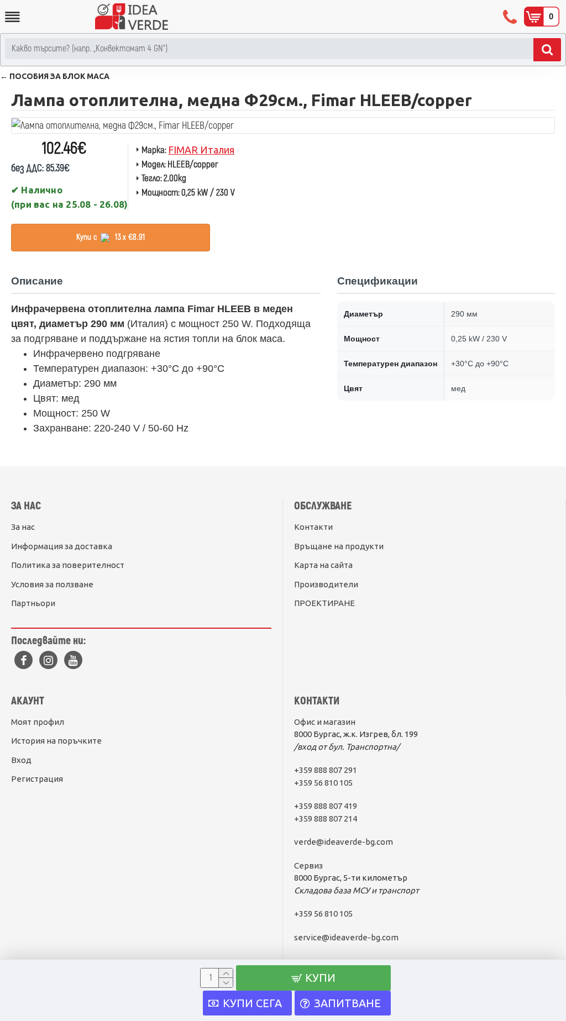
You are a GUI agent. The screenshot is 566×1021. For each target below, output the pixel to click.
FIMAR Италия (201, 149)
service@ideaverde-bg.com (346, 937)
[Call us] (511, 16)
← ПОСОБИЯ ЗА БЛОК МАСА (54, 76)
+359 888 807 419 (325, 806)
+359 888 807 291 (325, 770)
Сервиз (308, 865)
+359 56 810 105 (323, 782)
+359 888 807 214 (325, 818)
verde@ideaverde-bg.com (343, 841)
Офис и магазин (324, 722)
